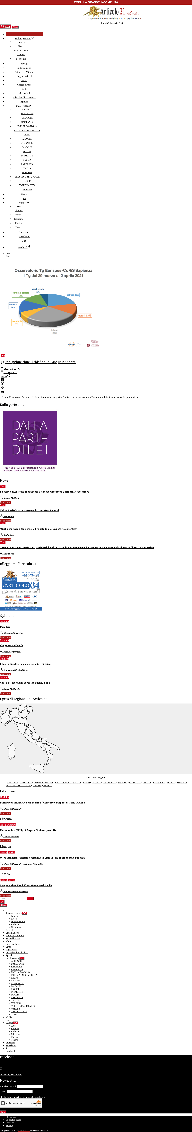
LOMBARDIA (27, 143)
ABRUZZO (27, 109)
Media (24, 194)
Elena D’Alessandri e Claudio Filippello (23, 864)
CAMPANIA (27, 122)
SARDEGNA (27, 164)
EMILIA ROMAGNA (27, 126)
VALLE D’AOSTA (27, 185)
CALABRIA (27, 117)
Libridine (18, 219)
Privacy (9, 1125)
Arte (19, 206)
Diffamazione (24, 68)
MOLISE (27, 151)
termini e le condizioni (34, 1097)
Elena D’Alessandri (12, 809)
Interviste (24, 232)
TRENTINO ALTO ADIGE (27, 176)
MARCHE (27, 147)
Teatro (18, 227)
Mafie (24, 80)
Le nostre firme (13, 1120)
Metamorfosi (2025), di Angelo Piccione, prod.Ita (28, 830)
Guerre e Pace (24, 84)
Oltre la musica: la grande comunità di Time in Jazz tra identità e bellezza (42, 857)
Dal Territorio (23, 105)
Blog (3, 355)
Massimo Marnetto (12, 633)
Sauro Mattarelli (11, 689)
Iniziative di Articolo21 (24, 97)
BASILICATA (27, 113)
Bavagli (24, 63)
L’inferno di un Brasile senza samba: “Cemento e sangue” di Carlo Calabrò (42, 802)
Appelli (24, 101)
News (2, 486)
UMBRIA (27, 181)
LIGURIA (27, 138)
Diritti (24, 89)
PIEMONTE (27, 155)
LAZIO (27, 134)
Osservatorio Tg (12, 369)
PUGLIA (27, 160)
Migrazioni (24, 93)
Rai (24, 198)
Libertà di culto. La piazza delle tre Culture (25, 664)
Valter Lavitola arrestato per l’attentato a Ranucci (29, 510)
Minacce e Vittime (24, 72)
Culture (21, 54)
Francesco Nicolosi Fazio (15, 670)
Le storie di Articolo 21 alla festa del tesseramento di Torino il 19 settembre (44, 491)
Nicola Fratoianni (12, 651)
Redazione (8, 516)
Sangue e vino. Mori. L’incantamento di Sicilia (26, 885)
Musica (18, 223)
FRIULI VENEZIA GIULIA (27, 130)
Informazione (21, 50)
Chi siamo (11, 1117)
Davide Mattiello (11, 498)
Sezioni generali (23, 38)
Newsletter (24, 236)
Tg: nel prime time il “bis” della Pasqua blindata (38, 362)
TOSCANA (27, 172)
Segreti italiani (24, 76)
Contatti (10, 1122)
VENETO (27, 189)
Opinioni (4, 621)
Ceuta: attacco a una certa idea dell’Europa (25, 682)
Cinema (19, 210)
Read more (5, 502)
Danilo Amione (11, 836)
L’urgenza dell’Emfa (11, 645)
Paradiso (5, 627)
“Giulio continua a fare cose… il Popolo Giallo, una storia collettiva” (38, 529)
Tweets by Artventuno (11, 1074)
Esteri (21, 46)
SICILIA (27, 168)
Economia (21, 58)
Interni (21, 42)
